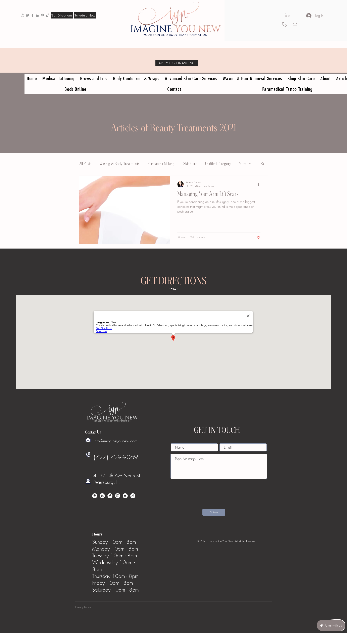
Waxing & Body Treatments (119, 163)
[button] (288, 15)
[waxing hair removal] (27, 15)
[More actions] (259, 184)
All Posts (85, 163)
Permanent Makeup (161, 163)
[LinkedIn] (102, 495)
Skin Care (190, 163)
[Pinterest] (94, 495)
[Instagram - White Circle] (117, 495)
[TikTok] (47, 15)
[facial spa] (42, 15)
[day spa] (37, 15)
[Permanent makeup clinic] (32, 15)
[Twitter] (125, 495)
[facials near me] (22, 15)
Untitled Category (218, 163)
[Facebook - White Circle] (109, 495)
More (243, 163)
